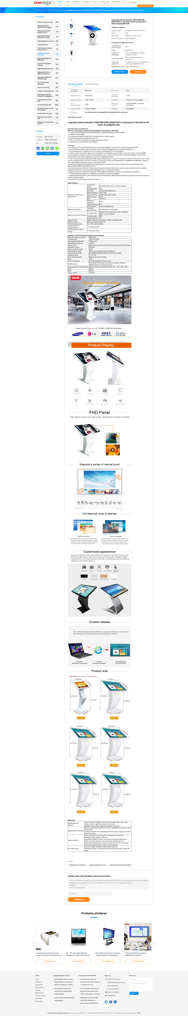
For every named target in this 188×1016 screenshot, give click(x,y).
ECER (139, 1013)
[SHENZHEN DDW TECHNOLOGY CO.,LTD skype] (52, 148)
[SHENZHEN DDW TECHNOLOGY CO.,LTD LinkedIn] (115, 1002)
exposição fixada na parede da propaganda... (48, 95)
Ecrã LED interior (48, 44)
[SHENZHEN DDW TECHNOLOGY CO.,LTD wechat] (47, 148)
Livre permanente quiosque (48, 83)
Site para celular (40, 996)
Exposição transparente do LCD (48, 122)
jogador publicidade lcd (48, 91)
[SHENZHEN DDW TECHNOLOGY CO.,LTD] (43, 3)
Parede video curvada (48, 113)
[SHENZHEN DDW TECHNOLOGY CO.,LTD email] (38, 148)
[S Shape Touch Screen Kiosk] (92, 35)
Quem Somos (39, 987)
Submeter (78, 899)
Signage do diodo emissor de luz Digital (48, 26)
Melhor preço (120, 72)
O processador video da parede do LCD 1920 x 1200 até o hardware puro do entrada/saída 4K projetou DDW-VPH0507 (90, 982)
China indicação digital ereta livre (57, 1013)
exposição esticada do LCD (48, 117)
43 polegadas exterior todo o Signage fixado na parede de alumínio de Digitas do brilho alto (63, 982)
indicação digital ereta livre (97, 865)
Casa (36, 979)
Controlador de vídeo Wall (48, 100)
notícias (37, 990)
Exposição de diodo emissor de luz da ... (48, 36)
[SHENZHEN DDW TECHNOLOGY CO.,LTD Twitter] (106, 1002)
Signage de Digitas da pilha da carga (48, 78)
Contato (47, 153)
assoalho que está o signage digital (120, 865)
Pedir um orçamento (145, 6)
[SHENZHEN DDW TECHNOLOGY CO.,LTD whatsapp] (42, 148)
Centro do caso (116, 2)
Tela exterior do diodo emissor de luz (48, 49)
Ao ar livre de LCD (48, 87)
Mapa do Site (39, 993)
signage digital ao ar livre (48, 41)
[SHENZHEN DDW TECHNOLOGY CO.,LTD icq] (56, 148)
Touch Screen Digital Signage (48, 64)
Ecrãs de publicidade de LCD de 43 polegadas (64, 999)
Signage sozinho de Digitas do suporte (48, 73)
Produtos (38, 982)
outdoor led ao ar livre (48, 22)
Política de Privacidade (39, 1000)
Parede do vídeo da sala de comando (48, 109)
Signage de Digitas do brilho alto (48, 59)
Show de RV (39, 985)
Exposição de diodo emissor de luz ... (48, 31)
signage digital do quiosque (77, 865)
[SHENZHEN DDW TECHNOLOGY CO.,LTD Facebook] (110, 1002)
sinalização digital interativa (48, 54)
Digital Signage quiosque (48, 68)
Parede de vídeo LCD (48, 105)
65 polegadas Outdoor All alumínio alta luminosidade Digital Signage (63, 991)
